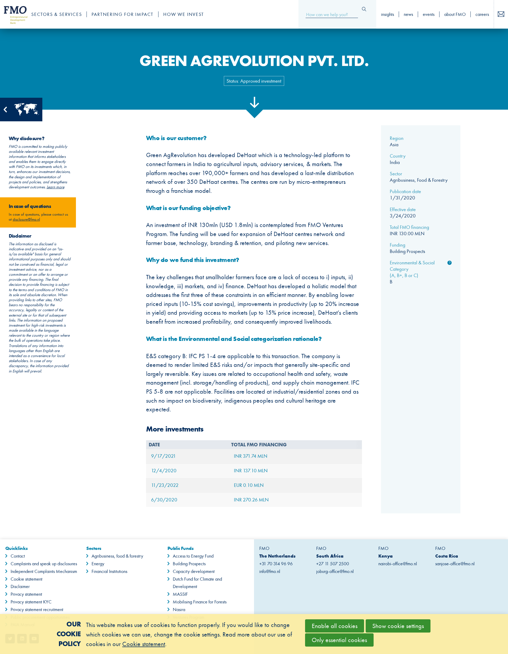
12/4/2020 (163, 471)
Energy (98, 564)
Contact (18, 556)
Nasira (179, 609)
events (428, 14)
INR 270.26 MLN (251, 500)
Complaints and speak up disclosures (44, 564)
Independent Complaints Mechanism (44, 571)
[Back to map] (21, 109)
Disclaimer (20, 586)
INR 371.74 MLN (250, 456)
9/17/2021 (163, 456)
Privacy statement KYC (31, 602)
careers (482, 14)
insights (387, 14)
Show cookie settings (398, 626)
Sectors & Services (56, 14)
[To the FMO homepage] (13, 14)
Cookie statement (26, 579)
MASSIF (180, 594)
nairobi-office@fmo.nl (397, 564)
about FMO (455, 14)
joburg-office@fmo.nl (335, 571)
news (408, 14)
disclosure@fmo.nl (26, 219)
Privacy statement (26, 594)
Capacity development (194, 571)
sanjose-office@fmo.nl (455, 564)
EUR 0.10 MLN (249, 485)
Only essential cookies (339, 640)
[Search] (364, 9)
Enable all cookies (334, 626)
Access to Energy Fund (193, 556)
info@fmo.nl (269, 571)
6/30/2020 (164, 500)
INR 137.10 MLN (251, 471)
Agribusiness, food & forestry (117, 556)
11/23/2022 (165, 485)
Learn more (55, 187)
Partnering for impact (122, 14)
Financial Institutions (109, 571)
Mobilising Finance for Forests (199, 602)
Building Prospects (189, 564)
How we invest (183, 14)
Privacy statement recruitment (37, 609)
